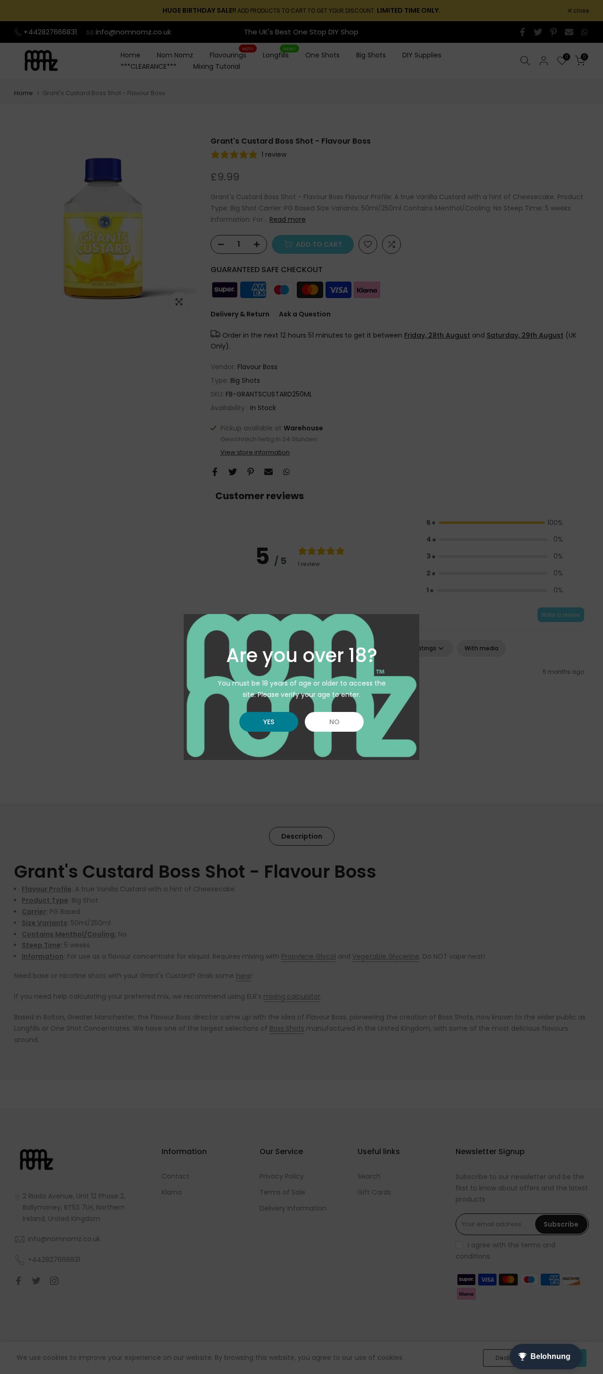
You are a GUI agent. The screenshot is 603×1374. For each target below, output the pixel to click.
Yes (268, 722)
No (334, 722)
